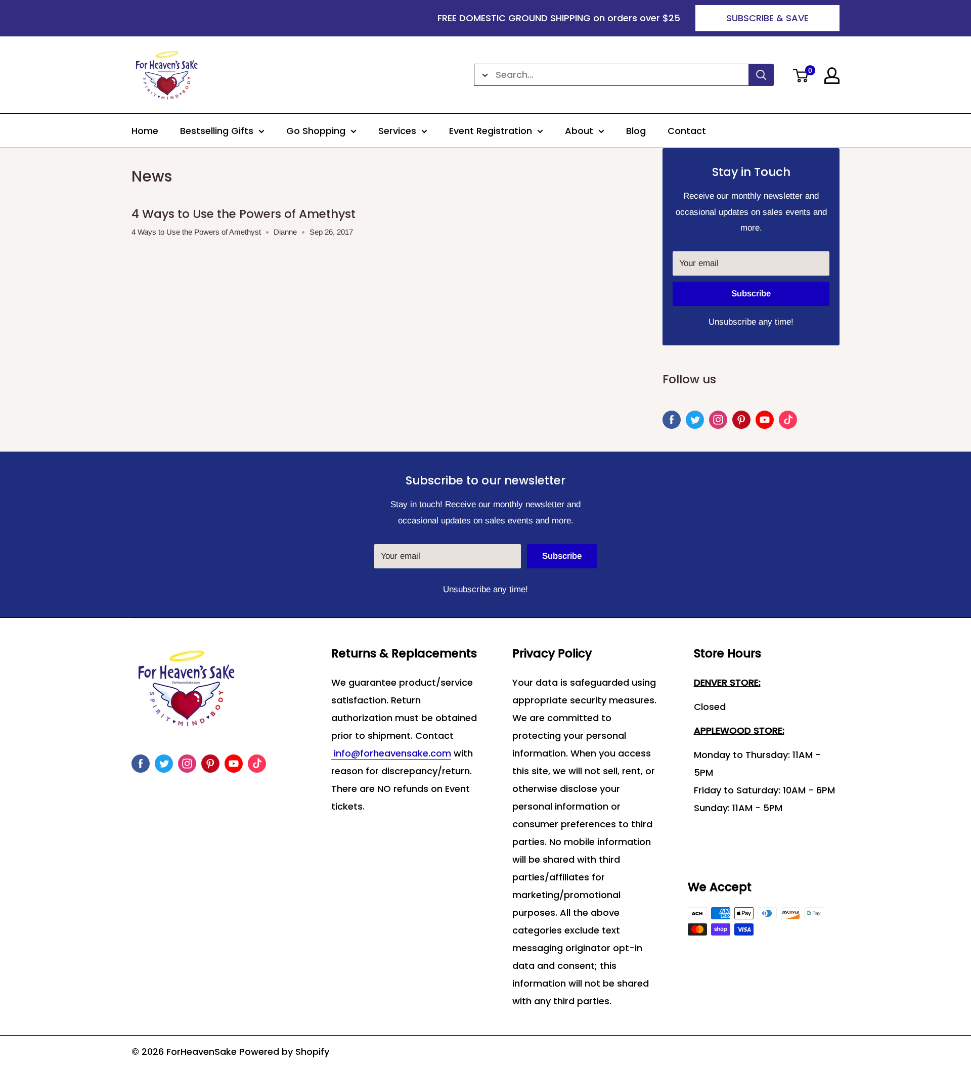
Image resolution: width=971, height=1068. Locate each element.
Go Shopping (315, 130)
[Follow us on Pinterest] (741, 420)
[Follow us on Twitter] (695, 420)
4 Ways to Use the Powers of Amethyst (243, 214)
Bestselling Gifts (216, 130)
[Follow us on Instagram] (718, 420)
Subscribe (751, 293)
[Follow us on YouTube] (765, 420)
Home (144, 130)
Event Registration (490, 130)
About (579, 130)
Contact (687, 130)
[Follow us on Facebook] (672, 420)
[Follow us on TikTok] (788, 420)
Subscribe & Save (767, 18)
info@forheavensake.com (391, 753)
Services (397, 130)
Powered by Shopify (284, 1051)
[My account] (832, 75)
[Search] (761, 75)
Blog (636, 130)
